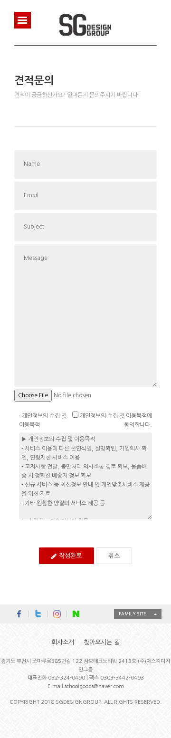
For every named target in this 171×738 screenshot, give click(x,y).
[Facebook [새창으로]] (19, 613)
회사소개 (62, 642)
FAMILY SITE (132, 614)
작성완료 (70, 556)
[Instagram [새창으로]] (57, 613)
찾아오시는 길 (102, 642)
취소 (114, 556)
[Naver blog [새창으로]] (76, 613)
